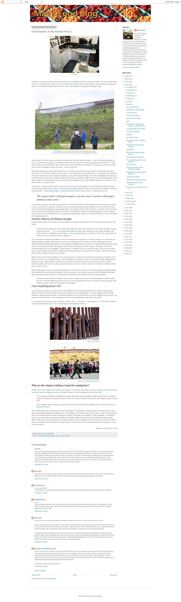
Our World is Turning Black (135, 110)
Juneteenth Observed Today (135, 129)
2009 (127, 245)
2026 (127, 76)
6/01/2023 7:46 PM (41, 542)
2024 (127, 82)
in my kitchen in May (76, 82)
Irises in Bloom (131, 165)
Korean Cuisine (131, 113)
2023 (127, 85)
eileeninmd (38, 499)
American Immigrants (43, 435)
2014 (127, 231)
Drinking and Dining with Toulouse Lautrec (134, 168)
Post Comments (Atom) (48, 578)
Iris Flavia (37, 485)
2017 (127, 222)
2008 (127, 248)
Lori (35, 449)
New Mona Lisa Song (133, 118)
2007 (127, 251)
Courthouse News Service (91, 381)
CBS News (96, 341)
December (130, 87)
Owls (128, 121)
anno (35, 471)
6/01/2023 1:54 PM (41, 511)
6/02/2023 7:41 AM (41, 566)
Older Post (113, 575)
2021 (127, 210)
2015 (127, 228)
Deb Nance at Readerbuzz (43, 548)
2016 (127, 225)
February (130, 201)
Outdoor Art (130, 149)
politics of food (65, 435)
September (130, 96)
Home (75, 575)
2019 (127, 216)
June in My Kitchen (132, 107)
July (128, 101)
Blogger (99, 596)
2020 (127, 213)
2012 (127, 236)
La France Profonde (133, 132)
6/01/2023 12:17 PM (41, 479)
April (128, 195)
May (128, 193)
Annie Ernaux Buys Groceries (136, 180)
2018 (127, 219)
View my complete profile (131, 67)
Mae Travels (141, 30)
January (129, 204)
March (129, 198)
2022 (127, 208)
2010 (127, 242)
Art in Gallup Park (132, 137)
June (128, 104)
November (130, 90)
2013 (127, 233)
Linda (36, 518)
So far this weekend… (133, 115)
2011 (127, 239)
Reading (129, 134)
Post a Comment (40, 571)
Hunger (52, 435)
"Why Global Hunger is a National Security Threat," (62, 191)
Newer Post (36, 575)
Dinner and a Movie (133, 177)
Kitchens (58, 435)
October (129, 93)
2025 (127, 79)
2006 (127, 254)
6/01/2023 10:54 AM (41, 464)
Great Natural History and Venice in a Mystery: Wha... (136, 125)
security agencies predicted (66, 231)
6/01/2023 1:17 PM (41, 493)
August (129, 99)
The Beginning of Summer (135, 157)
